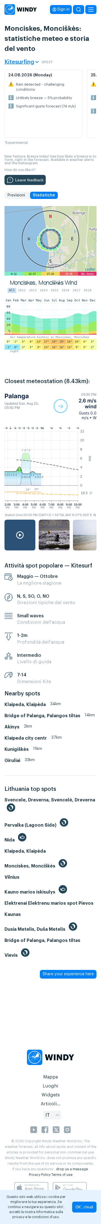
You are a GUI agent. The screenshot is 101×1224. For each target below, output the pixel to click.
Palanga (16, 396)
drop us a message (72, 1169)
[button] (75, 406)
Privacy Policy (39, 1174)
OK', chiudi (84, 1207)
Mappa (50, 1077)
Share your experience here (68, 974)
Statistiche (44, 195)
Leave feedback (29, 180)
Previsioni (16, 195)
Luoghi (50, 1086)
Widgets (51, 1095)
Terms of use (61, 1174)
